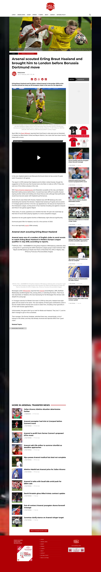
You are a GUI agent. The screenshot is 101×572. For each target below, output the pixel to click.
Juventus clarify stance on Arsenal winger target (44, 518)
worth (27, 225)
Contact (52, 14)
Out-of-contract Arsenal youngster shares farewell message (78, 161)
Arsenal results (17, 541)
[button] (90, 14)
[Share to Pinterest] (46, 79)
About (46, 14)
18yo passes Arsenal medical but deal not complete (45, 457)
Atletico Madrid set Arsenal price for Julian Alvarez (44, 469)
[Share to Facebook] (32, 79)
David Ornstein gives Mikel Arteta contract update (44, 493)
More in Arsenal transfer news (31, 405)
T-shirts (40, 14)
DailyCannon (21, 72)
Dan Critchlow (28, 425)
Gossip (29, 14)
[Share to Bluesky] (35, 79)
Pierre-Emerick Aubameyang (24, 190)
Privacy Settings (45, 557)
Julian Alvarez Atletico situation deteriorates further (78, 200)
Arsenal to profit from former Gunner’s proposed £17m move (78, 180)
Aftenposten (27, 291)
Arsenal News (21, 14)
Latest (14, 14)
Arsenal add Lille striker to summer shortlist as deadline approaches (79, 240)
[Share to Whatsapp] (39, 79)
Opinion (34, 14)
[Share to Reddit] (42, 79)
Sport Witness (25, 133)
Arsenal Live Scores (18, 540)
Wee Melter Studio (18, 543)
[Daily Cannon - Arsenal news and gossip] (50, 7)
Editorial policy (61, 14)
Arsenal (41, 291)
